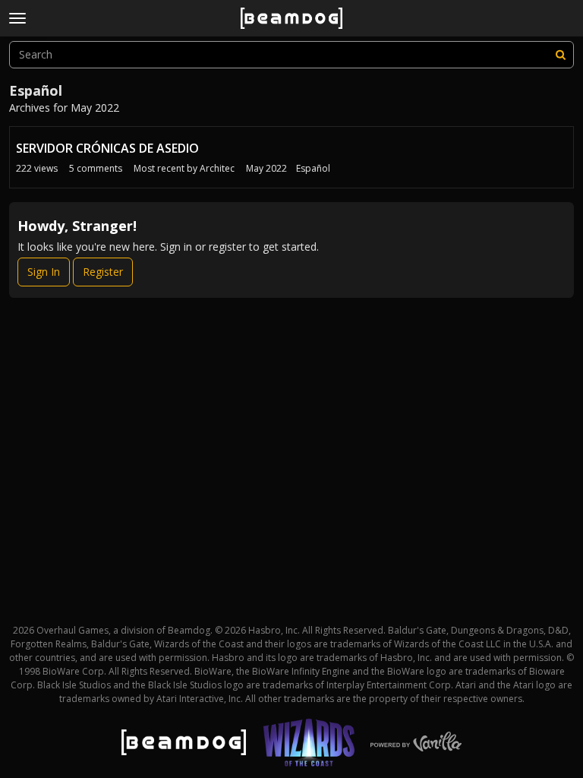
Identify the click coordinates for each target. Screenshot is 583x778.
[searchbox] (291, 54)
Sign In (43, 271)
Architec (217, 168)
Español (313, 168)
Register (103, 271)
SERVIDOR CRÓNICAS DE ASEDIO (107, 148)
